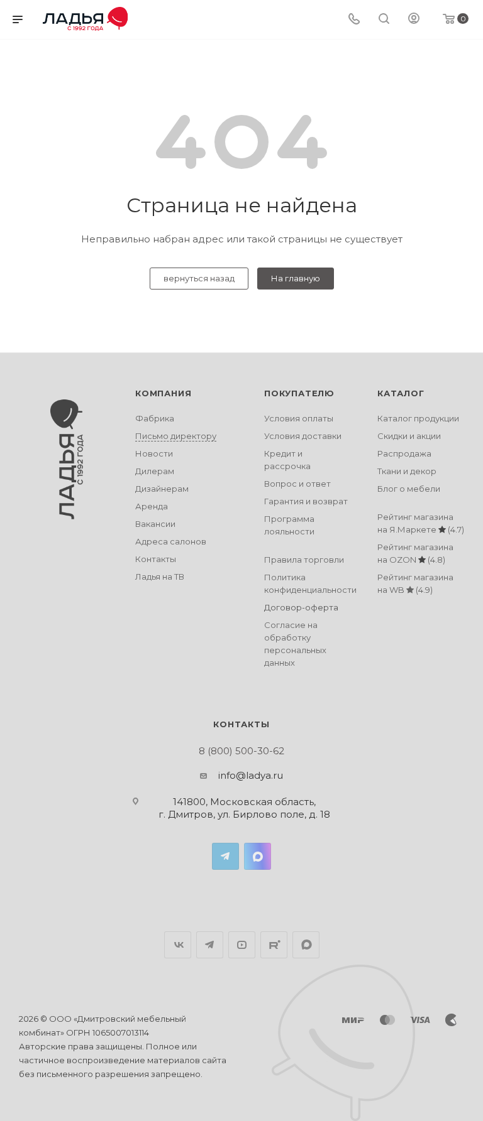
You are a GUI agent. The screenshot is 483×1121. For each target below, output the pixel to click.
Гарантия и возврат (306, 501)
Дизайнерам (162, 489)
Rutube (273, 944)
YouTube (241, 944)
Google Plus (305, 944)
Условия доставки (302, 436)
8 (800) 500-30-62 (241, 751)
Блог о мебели (408, 489)
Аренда (151, 506)
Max (257, 856)
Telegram (225, 856)
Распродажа (404, 453)
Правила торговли (304, 560)
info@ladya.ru (250, 775)
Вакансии (155, 524)
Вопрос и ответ (297, 484)
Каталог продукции (418, 418)
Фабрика (154, 418)
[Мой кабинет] (413, 20)
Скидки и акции (409, 436)
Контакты (155, 559)
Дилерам (154, 471)
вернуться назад (199, 278)
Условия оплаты (298, 418)
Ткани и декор (406, 471)
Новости (154, 453)
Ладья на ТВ (159, 576)
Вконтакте (177, 944)
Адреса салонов (170, 541)
